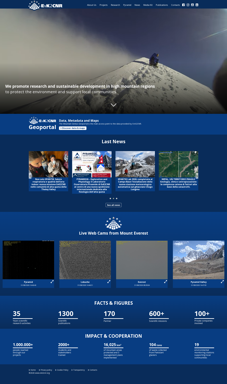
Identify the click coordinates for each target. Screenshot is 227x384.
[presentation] (30, 176)
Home (33, 370)
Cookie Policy (62, 370)
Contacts (93, 370)
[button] (110, 198)
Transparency (79, 370)
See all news (113, 205)
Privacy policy (46, 370)
